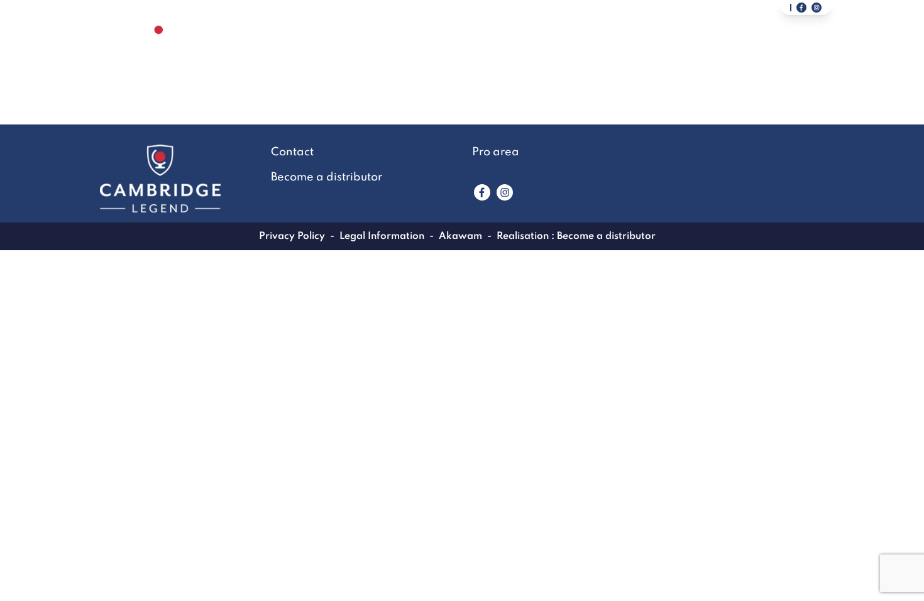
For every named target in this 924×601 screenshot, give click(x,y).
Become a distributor (747, 47)
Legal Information (381, 236)
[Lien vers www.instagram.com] (505, 192)
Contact (528, 47)
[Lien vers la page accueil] (158, 47)
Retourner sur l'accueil (462, 132)
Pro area (495, 152)
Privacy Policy (292, 236)
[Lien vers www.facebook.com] (482, 192)
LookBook (618, 47)
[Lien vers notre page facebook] (801, 8)
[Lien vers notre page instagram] (816, 8)
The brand (440, 47)
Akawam (460, 236)
